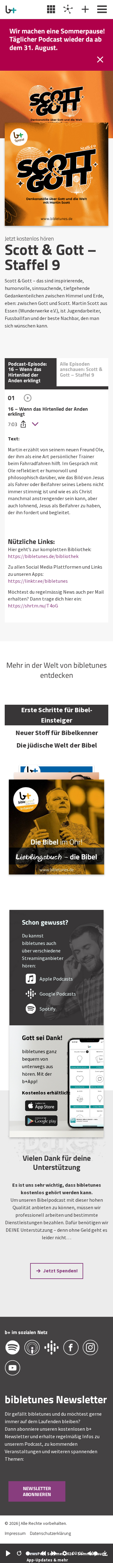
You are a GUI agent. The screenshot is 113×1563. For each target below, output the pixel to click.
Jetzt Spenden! (60, 1270)
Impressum (15, 1533)
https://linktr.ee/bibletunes (38, 581)
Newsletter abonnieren (37, 1491)
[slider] (31, 1553)
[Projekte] (67, 9)
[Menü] (101, 9)
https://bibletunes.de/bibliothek (43, 556)
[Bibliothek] (50, 9)
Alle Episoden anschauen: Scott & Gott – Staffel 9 (81, 369)
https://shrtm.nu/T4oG (33, 605)
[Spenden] (84, 9)
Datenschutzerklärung (50, 1533)
